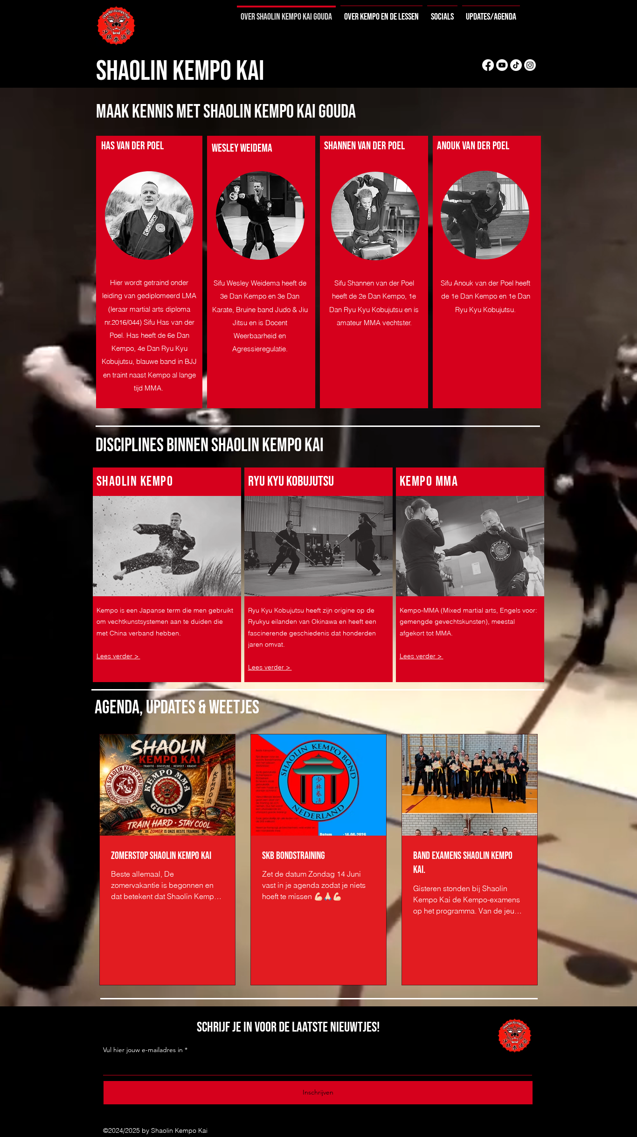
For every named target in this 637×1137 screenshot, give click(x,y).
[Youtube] (502, 65)
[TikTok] (516, 65)
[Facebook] (488, 65)
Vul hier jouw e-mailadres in (144, 1049)
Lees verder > (118, 656)
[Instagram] (530, 65)
